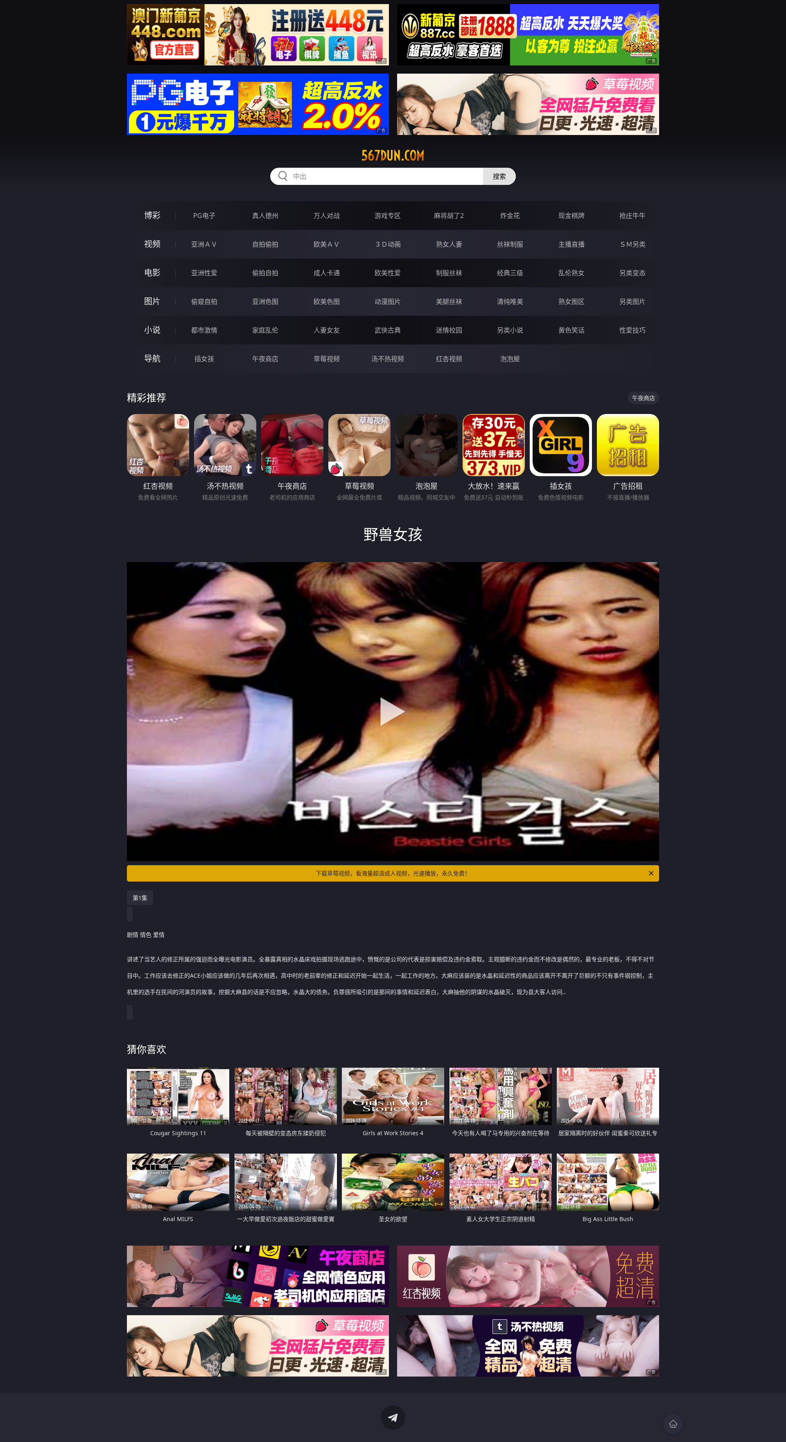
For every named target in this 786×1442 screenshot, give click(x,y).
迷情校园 (449, 330)
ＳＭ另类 (632, 244)
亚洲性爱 (204, 272)
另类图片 (632, 301)
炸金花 (510, 215)
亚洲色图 (265, 301)
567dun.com (393, 155)
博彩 (152, 215)
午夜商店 (265, 358)
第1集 (140, 898)
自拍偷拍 (265, 244)
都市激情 (204, 330)
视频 (152, 244)
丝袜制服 (510, 244)
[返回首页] (673, 1424)
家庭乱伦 (265, 330)
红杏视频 (449, 358)
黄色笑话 (571, 330)
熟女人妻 (449, 244)
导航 (152, 358)
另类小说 (510, 330)
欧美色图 (327, 301)
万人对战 (327, 215)
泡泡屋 (510, 358)
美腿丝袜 (449, 301)
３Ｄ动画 (388, 244)
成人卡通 (327, 272)
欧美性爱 (388, 272)
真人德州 (265, 215)
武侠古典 (388, 330)
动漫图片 (388, 301)
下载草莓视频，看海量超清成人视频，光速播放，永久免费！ (393, 873)
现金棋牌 (571, 215)
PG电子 (204, 215)
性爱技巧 (632, 330)
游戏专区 (388, 215)
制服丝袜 (449, 272)
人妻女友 (327, 330)
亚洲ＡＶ (204, 244)
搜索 (499, 176)
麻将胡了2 (449, 215)
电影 (152, 272)
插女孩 (204, 358)
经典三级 (510, 272)
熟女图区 (571, 301)
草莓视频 (327, 358)
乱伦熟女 (571, 272)
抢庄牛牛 (632, 215)
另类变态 (632, 272)
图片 (152, 301)
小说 (152, 329)
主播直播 (571, 244)
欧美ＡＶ (327, 244)
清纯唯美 (510, 301)
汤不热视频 (387, 358)
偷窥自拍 (204, 301)
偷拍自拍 (265, 272)
